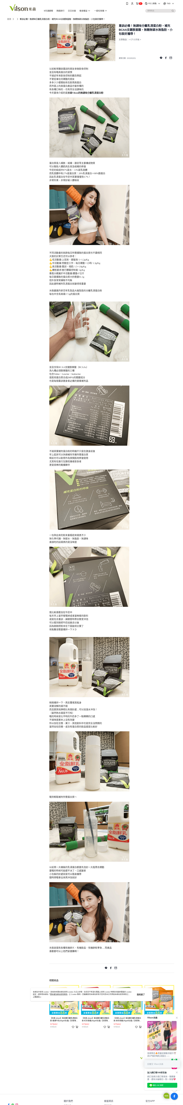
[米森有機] (23, 7)
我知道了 (141, 994)
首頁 (9, 19)
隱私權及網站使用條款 (58, 994)
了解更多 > (37, 997)
